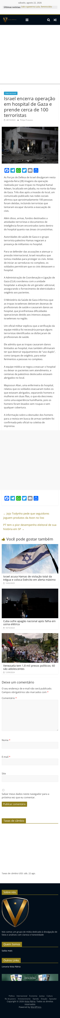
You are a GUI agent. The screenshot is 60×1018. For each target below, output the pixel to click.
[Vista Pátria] (9, 20)
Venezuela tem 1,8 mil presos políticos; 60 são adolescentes (29, 667)
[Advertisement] (30, 54)
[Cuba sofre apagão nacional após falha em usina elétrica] (30, 590)
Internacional (10, 93)
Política (12, 996)
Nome (6, 740)
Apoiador (53, 999)
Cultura (50, 996)
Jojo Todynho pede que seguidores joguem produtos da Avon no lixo (26, 515)
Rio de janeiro (10, 999)
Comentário (9, 698)
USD (21, 873)
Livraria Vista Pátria (11, 966)
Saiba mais (7, 950)
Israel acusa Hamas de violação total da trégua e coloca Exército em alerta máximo (29, 578)
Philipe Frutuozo (26, 120)
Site (4, 773)
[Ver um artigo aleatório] (55, 20)
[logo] (15, 898)
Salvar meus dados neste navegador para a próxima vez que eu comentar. (25, 795)
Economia (33, 996)
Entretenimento (24, 999)
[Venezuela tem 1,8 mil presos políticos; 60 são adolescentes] (30, 634)
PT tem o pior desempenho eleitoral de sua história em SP (29, 527)
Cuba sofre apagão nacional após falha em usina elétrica (29, 622)
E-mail (6, 756)
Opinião (36, 999)
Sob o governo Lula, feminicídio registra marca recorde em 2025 (37, 8)
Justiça (42, 996)
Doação (44, 999)
